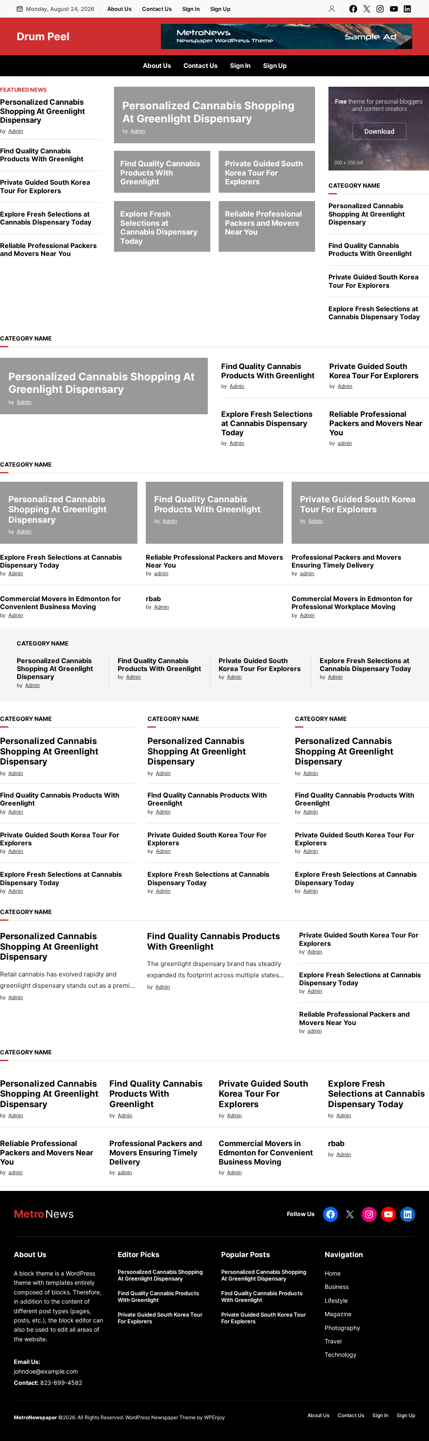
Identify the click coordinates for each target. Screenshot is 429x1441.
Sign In (191, 8)
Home (333, 1273)
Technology (341, 1354)
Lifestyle (336, 1300)
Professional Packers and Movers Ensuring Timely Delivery (346, 561)
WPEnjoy (214, 1417)
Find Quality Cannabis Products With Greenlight (41, 155)
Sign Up (220, 8)
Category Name (354, 185)
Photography (342, 1327)
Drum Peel (43, 36)
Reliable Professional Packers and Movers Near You (48, 250)
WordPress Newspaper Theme (160, 1417)
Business (337, 1286)
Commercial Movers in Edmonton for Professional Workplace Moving (352, 603)
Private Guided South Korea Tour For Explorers (45, 186)
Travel (333, 1341)
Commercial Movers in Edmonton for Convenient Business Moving (60, 603)
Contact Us (157, 8)
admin (345, 443)
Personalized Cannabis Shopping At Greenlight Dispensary (42, 111)
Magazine (338, 1313)
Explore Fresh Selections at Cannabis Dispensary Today (45, 218)
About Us (119, 8)
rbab (153, 599)
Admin (15, 131)
